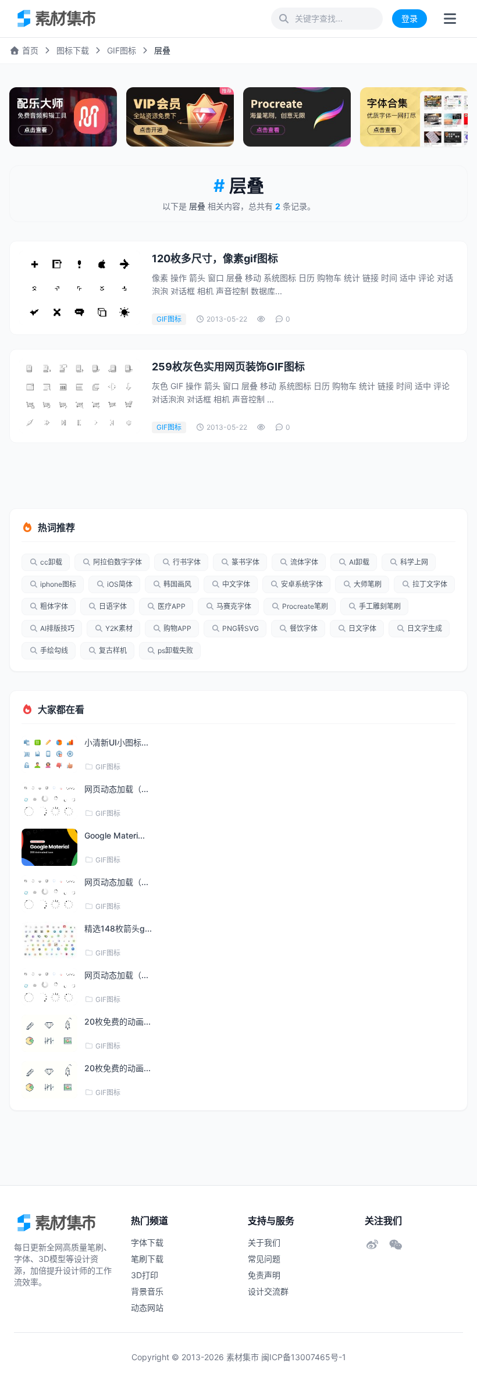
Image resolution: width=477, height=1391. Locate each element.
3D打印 (144, 1275)
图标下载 (72, 50)
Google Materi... (114, 835)
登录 (409, 18)
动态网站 (147, 1307)
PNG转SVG (240, 628)
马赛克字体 (233, 606)
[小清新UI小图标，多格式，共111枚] (49, 754)
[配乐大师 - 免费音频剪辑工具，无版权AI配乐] (63, 117)
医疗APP (172, 606)
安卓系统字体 (302, 584)
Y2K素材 (119, 628)
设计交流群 (268, 1291)
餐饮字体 (304, 628)
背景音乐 (147, 1291)
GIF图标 (121, 50)
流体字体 (304, 562)
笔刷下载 (147, 1259)
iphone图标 (58, 584)
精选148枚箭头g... (118, 928)
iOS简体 (120, 584)
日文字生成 (424, 628)
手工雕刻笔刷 (380, 606)
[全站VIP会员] (180, 117)
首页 (29, 50)
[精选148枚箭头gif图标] (49, 940)
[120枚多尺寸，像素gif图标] (79, 288)
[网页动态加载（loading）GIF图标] (49, 800)
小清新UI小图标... (116, 742)
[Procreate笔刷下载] (297, 117)
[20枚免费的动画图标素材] (49, 1033)
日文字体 (362, 628)
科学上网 (414, 562)
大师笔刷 (368, 584)
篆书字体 (245, 562)
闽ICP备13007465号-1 (303, 1357)
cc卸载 (51, 562)
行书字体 (187, 562)
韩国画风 (177, 584)
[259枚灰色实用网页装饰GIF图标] (79, 396)
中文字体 (236, 584)
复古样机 (113, 650)
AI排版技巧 (57, 628)
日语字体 (113, 606)
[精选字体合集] (414, 117)
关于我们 (264, 1242)
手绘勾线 (54, 650)
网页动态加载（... (116, 789)
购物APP (177, 628)
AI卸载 (359, 562)
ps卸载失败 (175, 650)
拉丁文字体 (429, 584)
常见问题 (264, 1259)
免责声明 (264, 1275)
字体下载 (147, 1242)
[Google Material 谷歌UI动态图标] (49, 847)
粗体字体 (54, 606)
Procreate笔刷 (305, 606)
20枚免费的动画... (117, 1021)
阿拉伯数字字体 (117, 562)
